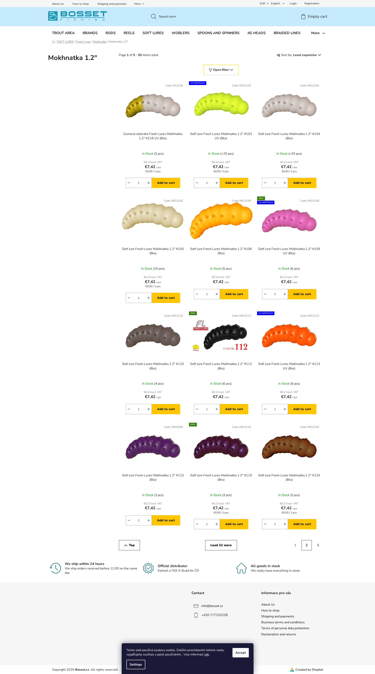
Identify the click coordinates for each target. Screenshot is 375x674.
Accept (240, 653)
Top (132, 545)
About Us (58, 4)
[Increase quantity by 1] (149, 183)
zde (206, 654)
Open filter (221, 70)
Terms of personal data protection (285, 628)
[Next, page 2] (307, 545)
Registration (312, 3)
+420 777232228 (214, 615)
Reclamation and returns (278, 634)
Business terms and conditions (283, 622)
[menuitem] (63, 33)
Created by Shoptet (309, 669)
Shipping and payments (111, 4)
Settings (136, 664)
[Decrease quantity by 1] (129, 183)
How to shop (80, 4)
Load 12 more (221, 545)
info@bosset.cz (212, 606)
